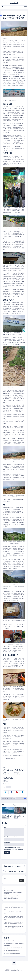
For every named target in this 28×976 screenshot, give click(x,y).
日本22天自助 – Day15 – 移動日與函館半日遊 (8, 770)
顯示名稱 (6, 837)
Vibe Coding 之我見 (8, 890)
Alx (21, 970)
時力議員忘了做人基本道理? (14, 917)
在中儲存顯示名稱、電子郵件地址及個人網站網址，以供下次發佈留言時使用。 (14, 848)
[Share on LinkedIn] (22, 792)
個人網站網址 (7, 842)
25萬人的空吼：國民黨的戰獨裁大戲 (12, 895)
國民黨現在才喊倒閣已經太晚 (10, 897)
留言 (5, 827)
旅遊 (14, 798)
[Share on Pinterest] (17, 792)
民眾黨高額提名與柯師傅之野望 (7, 817)
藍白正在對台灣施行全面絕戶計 (11, 898)
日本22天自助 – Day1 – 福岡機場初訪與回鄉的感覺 (8, 779)
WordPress (13, 970)
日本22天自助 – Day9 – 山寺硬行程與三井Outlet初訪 (19, 770)
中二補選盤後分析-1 (14, 928)
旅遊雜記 (9, 787)
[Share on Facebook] (11, 792)
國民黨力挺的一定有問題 (19, 817)
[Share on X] (5, 792)
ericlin (10, 798)
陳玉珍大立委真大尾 (15, 907)
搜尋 (5, 878)
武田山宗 (14, 2)
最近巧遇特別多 (13, 923)
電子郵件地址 (17, 837)
